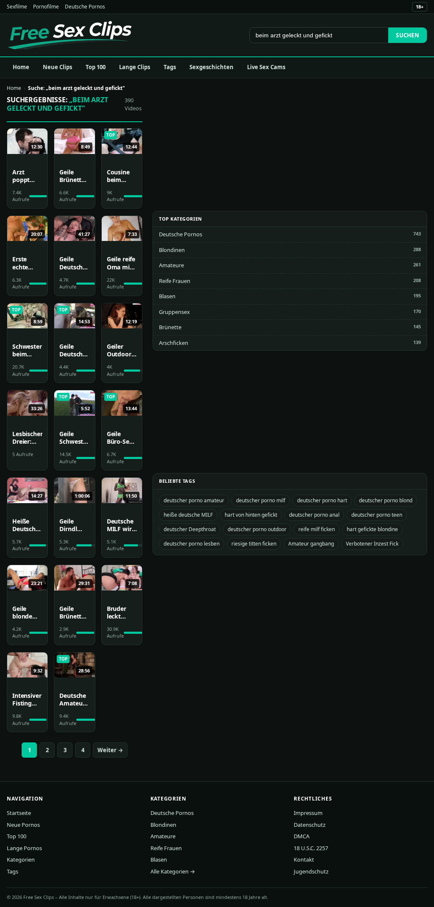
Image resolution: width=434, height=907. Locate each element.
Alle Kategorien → (172, 871)
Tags (170, 67)
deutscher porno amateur (194, 500)
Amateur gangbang (311, 543)
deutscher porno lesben (192, 543)
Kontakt (304, 859)
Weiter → (110, 750)
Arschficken (173, 343)
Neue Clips (57, 67)
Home (21, 67)
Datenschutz (310, 825)
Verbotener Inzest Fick (372, 543)
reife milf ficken (316, 529)
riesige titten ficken (253, 543)
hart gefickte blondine (372, 529)
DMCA (301, 836)
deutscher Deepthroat (190, 529)
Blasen (167, 296)
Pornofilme (46, 6)
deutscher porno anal (314, 514)
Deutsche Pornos (85, 6)
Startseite (19, 813)
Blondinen (172, 250)
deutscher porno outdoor (257, 529)
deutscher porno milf (260, 500)
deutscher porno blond (385, 500)
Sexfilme (17, 6)
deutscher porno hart (322, 500)
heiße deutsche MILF (188, 514)
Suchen (407, 35)
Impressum (308, 813)
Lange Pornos (24, 848)
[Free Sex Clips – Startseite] (70, 35)
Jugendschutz (311, 871)
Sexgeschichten (211, 67)
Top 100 (96, 67)
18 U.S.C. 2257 (311, 848)
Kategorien (21, 859)
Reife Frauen (174, 281)
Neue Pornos (23, 825)
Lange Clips (134, 67)
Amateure (171, 265)
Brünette (170, 327)
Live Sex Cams (266, 67)
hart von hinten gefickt (251, 514)
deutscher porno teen (376, 514)
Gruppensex (174, 312)
